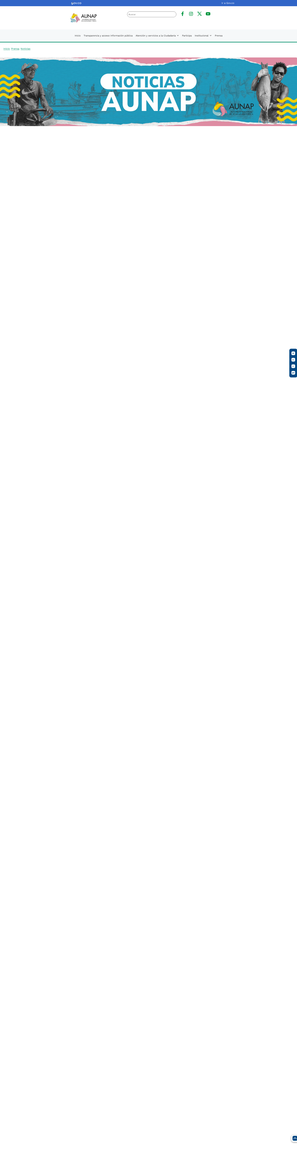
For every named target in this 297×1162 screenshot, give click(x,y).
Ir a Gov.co (228, 3)
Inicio (78, 35)
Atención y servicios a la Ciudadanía (156, 35)
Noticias (25, 48)
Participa (187, 35)
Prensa (218, 35)
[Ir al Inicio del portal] (81, 17)
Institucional (202, 35)
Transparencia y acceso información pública (108, 35)
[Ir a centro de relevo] (293, 373)
